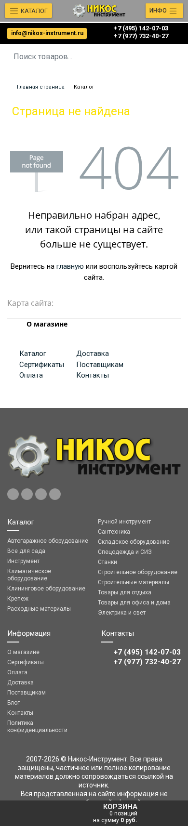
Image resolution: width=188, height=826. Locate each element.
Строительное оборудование (137, 572)
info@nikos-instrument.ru (47, 33)
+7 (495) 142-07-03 (141, 28)
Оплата (31, 375)
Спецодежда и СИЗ (125, 552)
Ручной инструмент (124, 521)
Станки (107, 562)
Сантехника (114, 531)
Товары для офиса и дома (134, 602)
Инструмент (23, 561)
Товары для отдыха (124, 592)
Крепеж (17, 598)
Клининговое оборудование (46, 588)
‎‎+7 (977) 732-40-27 (141, 35)
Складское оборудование (134, 541)
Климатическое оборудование (29, 575)
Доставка (92, 353)
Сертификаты (41, 364)
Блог (13, 702)
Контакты (92, 375)
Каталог (32, 353)
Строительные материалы (133, 582)
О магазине (23, 652)
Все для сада (26, 551)
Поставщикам (99, 364)
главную (70, 266)
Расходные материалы (39, 608)
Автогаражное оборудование (47, 541)
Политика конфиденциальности (37, 727)
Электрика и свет (122, 612)
